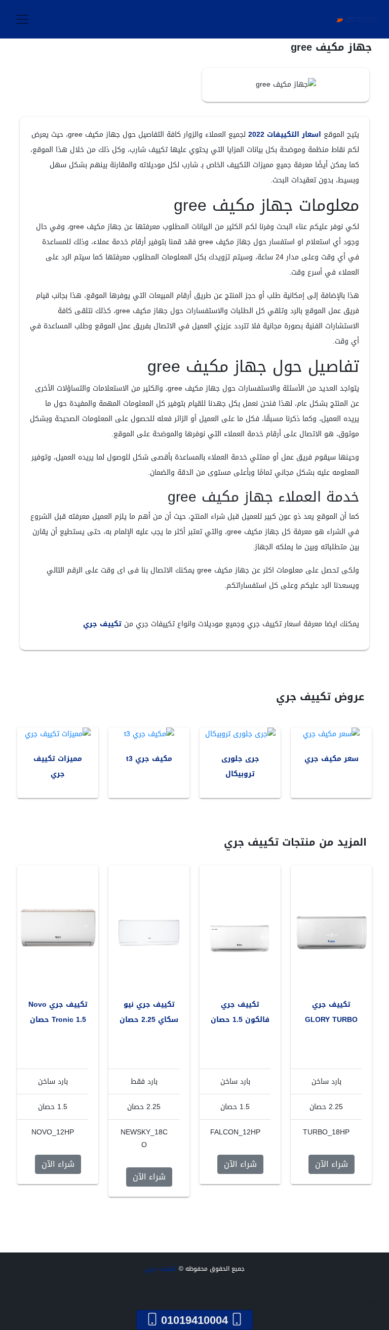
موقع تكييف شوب (357, 1302)
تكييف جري (102, 624)
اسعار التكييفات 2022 (284, 134)
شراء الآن (331, 1164)
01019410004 (194, 1320)
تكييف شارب (366, 1289)
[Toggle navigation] (22, 19)
